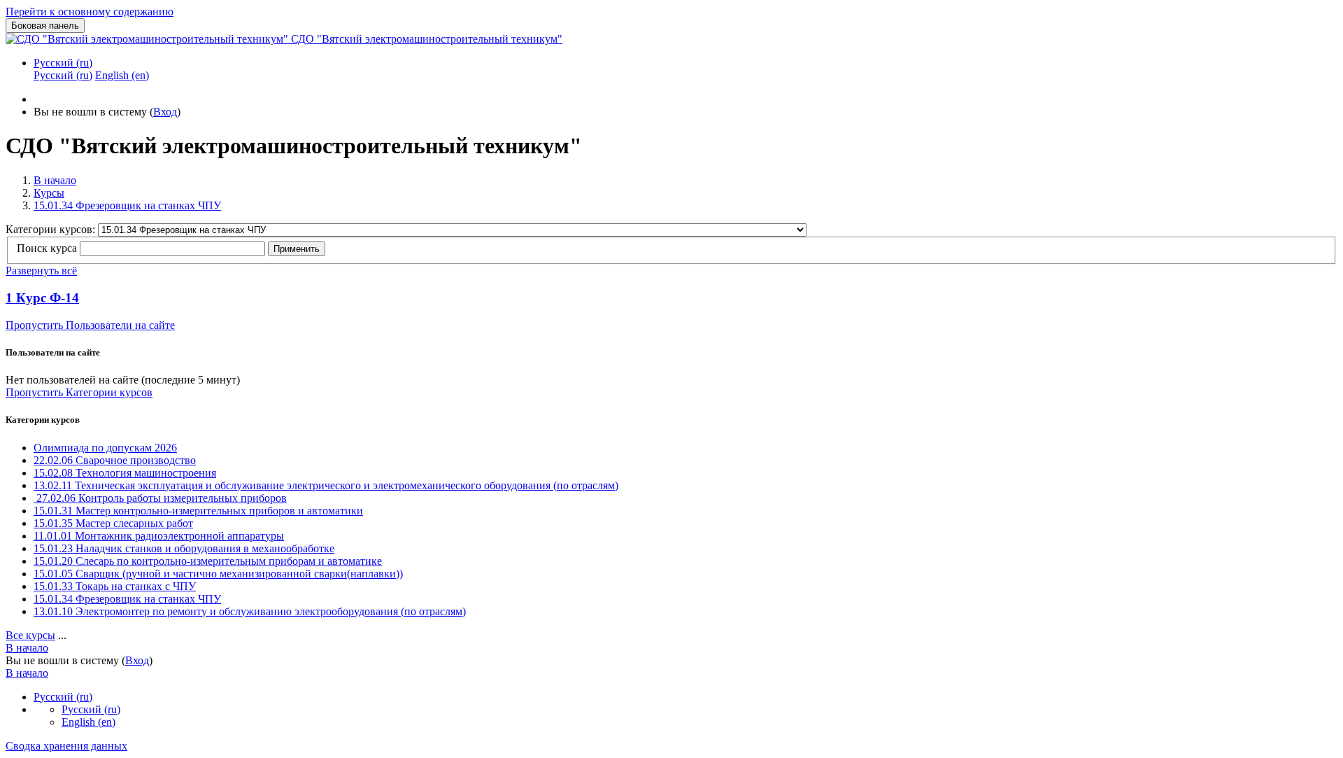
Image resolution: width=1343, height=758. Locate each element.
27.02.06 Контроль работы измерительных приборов (160, 498)
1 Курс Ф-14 (42, 297)
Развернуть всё (41, 270)
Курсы (49, 193)
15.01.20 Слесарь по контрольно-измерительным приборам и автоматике (208, 561)
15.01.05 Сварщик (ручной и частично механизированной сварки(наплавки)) (218, 574)
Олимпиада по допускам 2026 (105, 448)
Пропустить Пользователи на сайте (90, 325)
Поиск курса (47, 248)
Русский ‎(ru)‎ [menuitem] (63, 75)
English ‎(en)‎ (88, 722)
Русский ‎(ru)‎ (63, 63)
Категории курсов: (52, 229)
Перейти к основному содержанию (89, 11)
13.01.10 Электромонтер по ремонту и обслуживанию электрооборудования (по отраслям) (250, 611)
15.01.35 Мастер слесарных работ (113, 523)
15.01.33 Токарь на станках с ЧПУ (115, 586)
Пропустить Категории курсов (79, 392)
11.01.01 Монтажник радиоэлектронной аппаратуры (159, 536)
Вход (165, 112)
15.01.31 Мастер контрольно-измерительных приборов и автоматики (198, 511)
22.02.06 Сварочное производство (115, 460)
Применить (296, 249)
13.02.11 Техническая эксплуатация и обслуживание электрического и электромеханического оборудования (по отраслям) (326, 485)
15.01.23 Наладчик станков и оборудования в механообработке (184, 548)
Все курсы (30, 635)
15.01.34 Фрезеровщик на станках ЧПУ (127, 205)
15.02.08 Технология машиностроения (125, 473)
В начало (55, 180)
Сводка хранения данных (66, 746)
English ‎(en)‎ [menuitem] (122, 75)
